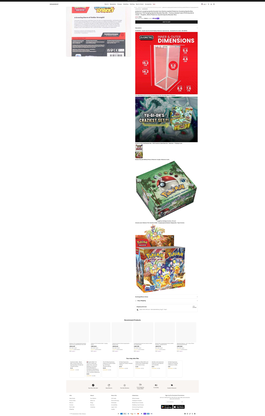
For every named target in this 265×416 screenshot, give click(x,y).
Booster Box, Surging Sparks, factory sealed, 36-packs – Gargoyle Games (164, 344)
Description (138, 28)
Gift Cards (113, 398)
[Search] (208, 4)
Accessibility (114, 405)
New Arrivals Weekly (132, 0)
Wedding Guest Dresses (138, 405)
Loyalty (113, 409)
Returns (71, 402)
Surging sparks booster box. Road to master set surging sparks (143, 344)
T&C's (80, 413)
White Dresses (135, 398)
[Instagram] (187, 414)
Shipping (71, 409)
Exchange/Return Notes (141, 296)
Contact (71, 405)
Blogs (91, 402)
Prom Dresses (135, 409)
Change (194, 307)
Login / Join (114, 407)
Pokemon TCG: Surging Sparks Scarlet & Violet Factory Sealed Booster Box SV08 (77, 344)
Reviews (92, 405)
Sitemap (84, 413)
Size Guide (71, 407)
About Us (92, 400)
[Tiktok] (190, 414)
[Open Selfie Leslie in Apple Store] (179, 407)
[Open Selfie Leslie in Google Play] (167, 407)
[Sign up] (182, 401)
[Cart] (214, 4)
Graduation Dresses (137, 400)
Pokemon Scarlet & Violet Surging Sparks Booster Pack (120, 344)
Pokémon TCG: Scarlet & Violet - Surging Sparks (99, 344)
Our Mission (93, 398)
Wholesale (113, 402)
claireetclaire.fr (76, 413)
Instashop (92, 407)
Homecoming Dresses (137, 407)
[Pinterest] (195, 414)
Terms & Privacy (115, 400)
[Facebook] (185, 414)
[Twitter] (192, 414)
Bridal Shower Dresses (137, 402)
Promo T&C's (72, 400)
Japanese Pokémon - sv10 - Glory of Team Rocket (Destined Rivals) (185, 344)
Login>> (73, 351)
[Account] (211, 4)
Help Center (72, 398)
